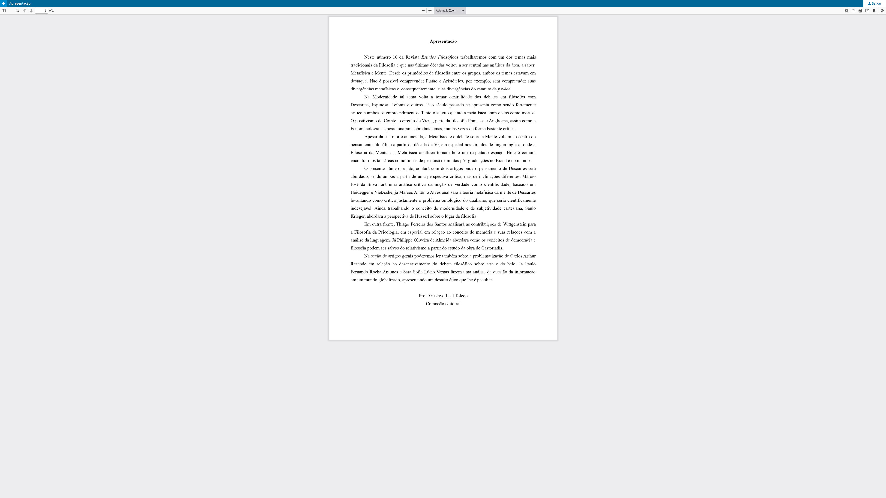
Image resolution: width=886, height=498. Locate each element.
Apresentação (19, 3)
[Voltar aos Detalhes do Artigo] (3, 3)
